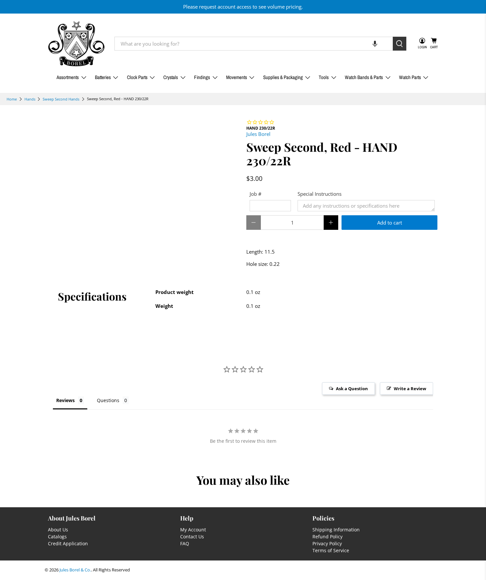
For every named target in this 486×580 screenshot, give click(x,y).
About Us (58, 529)
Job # (256, 193)
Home (12, 99)
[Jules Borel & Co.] (76, 43)
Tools (324, 77)
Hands (29, 99)
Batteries (103, 77)
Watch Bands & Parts (364, 77)
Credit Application (68, 543)
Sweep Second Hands (61, 99)
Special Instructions (320, 193)
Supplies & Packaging (283, 77)
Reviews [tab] (65, 400)
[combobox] (253, 44)
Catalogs (57, 536)
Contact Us (192, 536)
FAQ (184, 543)
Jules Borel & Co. (75, 570)
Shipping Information (336, 529)
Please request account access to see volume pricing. (243, 6)
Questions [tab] (108, 400)
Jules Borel (258, 134)
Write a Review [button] (410, 389)
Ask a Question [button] (352, 389)
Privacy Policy (327, 543)
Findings (202, 77)
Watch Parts (410, 77)
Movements (236, 77)
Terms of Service (330, 550)
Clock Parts (137, 77)
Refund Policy (327, 536)
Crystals (170, 77)
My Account (193, 529)
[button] (375, 44)
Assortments (68, 77)
